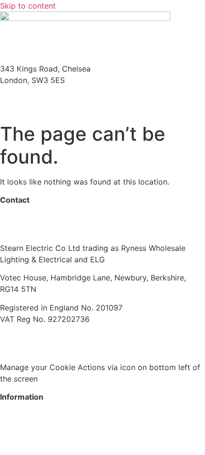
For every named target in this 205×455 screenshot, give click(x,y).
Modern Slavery (28, 337)
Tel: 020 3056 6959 (36, 98)
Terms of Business (99, 337)
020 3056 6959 (28, 218)
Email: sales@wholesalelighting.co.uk (66, 109)
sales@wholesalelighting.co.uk (54, 230)
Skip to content (28, 5)
